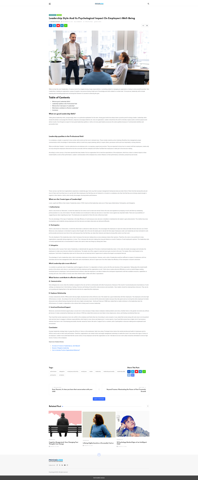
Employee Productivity (72, 371)
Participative (53, 375)
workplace (61, 375)
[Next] (147, 406)
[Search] (148, 4)
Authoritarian (53, 371)
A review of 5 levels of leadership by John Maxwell (66, 346)
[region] (99, 131)
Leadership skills (121, 371)
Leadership (98, 371)
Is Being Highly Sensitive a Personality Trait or (98, 443)
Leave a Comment (99, 398)
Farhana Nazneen (55, 21)
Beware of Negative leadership (60, 348)
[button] (50, 4)
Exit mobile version (99, 478)
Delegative (62, 371)
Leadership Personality (109, 371)
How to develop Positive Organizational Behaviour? (66, 350)
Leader (91, 371)
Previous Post (57, 387)
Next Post (141, 387)
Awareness (52, 439)
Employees (84, 371)
